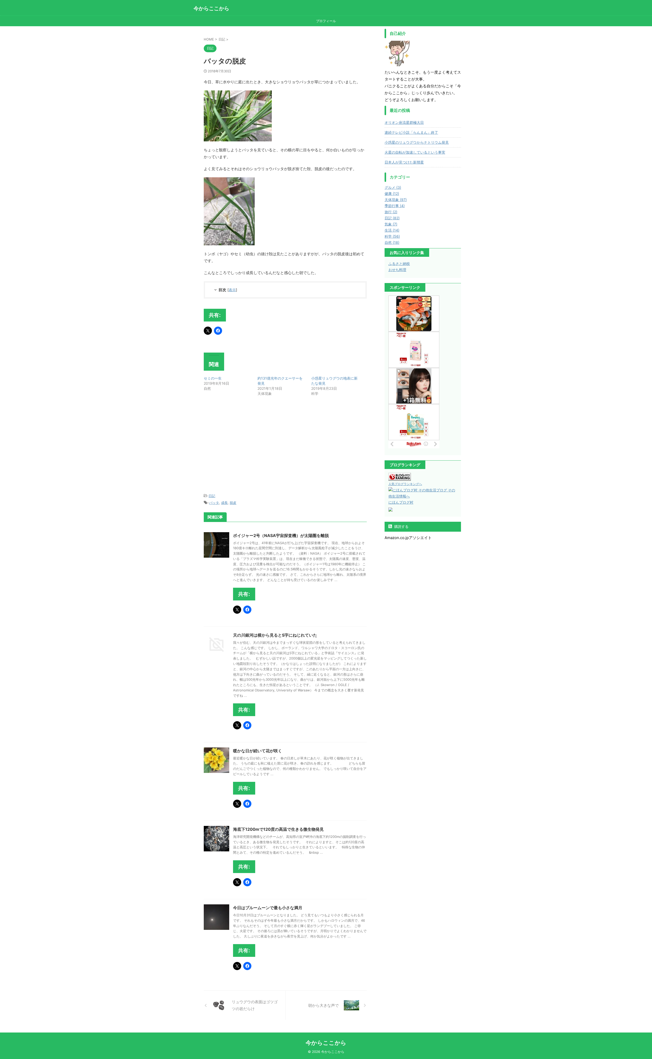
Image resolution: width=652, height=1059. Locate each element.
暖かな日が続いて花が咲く (257, 750)
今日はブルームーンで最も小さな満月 (267, 907)
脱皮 (233, 503)
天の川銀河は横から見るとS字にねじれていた (275, 635)
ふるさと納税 (399, 263)
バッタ (214, 503)
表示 (232, 290)
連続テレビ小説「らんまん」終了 (411, 132)
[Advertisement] (246, 445)
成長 (224, 503)
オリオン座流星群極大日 (404, 122)
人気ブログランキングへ (405, 484)
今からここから (211, 8)
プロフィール (326, 21)
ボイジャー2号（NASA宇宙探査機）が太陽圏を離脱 (281, 535)
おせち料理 (397, 269)
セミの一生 (213, 378)
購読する (401, 526)
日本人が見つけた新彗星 (404, 162)
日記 (212, 496)
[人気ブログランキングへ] (399, 477)
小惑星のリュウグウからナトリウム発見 (417, 142)
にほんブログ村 (400, 502)
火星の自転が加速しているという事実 (415, 152)
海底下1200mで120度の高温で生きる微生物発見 (278, 829)
